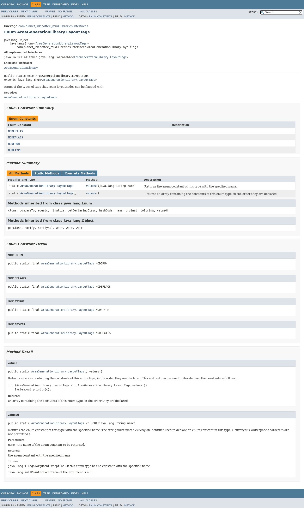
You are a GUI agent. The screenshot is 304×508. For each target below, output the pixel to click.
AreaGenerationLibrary (21, 67)
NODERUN (14, 143)
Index (75, 4)
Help (84, 4)
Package (22, 4)
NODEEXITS (15, 131)
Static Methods (46, 173)
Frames (50, 11)
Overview (7, 4)
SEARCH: (253, 12)
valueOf (92, 185)
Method (68, 16)
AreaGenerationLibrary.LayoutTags (61, 43)
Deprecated (60, 4)
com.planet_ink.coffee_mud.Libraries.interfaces (53, 26)
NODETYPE (14, 150)
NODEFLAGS (15, 137)
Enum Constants (38, 16)
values (91, 193)
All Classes (88, 11)
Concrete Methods (80, 173)
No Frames (65, 11)
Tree (46, 4)
